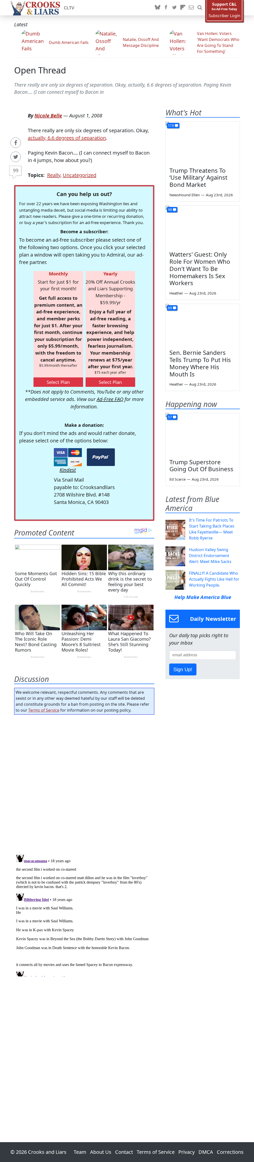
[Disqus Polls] (84, 783)
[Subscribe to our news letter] (191, 7)
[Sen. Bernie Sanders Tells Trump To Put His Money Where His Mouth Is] (203, 325)
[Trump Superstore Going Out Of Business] (203, 434)
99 (15, 170)
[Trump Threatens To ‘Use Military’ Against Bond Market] (203, 142)
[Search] (200, 7)
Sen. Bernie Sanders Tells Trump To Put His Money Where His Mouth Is (200, 363)
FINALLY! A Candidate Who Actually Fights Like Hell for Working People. (214, 579)
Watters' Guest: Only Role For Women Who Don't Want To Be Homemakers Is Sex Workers (199, 268)
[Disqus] (84, 914)
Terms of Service (43, 710)
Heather (176, 293)
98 (170, 209)
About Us (100, 1152)
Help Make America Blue (202, 597)
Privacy (186, 1152)
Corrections (230, 1152)
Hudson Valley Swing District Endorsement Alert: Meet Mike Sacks (210, 555)
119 (171, 125)
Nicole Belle (48, 115)
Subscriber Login (224, 15)
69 (170, 307)
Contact (124, 1152)
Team (80, 1152)
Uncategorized (79, 175)
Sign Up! (182, 669)
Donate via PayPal (101, 457)
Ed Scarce (177, 479)
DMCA (205, 1152)
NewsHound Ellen (184, 194)
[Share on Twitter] (15, 157)
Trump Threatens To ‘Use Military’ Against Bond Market (198, 177)
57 (170, 417)
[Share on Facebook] (15, 142)
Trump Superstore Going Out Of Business (201, 465)
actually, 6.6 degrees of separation (67, 137)
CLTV (69, 8)
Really (53, 175)
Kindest (68, 469)
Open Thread (40, 70)
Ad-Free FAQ (110, 399)
